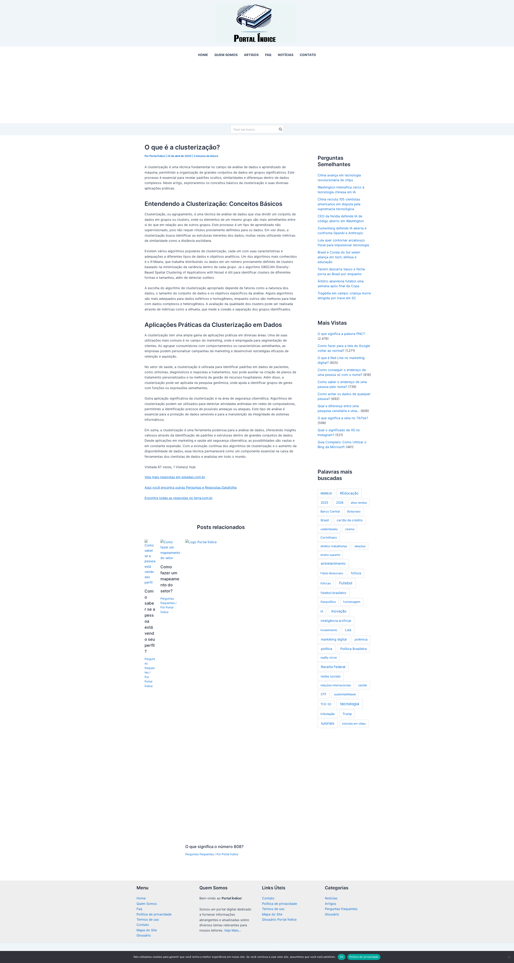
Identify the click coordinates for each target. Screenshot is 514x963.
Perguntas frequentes (199, 854)
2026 (339, 502)
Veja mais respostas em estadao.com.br (175, 477)
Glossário (144, 935)
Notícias (331, 898)
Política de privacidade (154, 914)
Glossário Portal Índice (279, 919)
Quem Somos (147, 904)
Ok (341, 956)
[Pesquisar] (280, 129)
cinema (349, 529)
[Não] (509, 957)
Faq (139, 909)
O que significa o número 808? (214, 846)
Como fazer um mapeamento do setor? (169, 578)
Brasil (325, 520)
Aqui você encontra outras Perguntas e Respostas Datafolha (191, 487)
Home (141, 898)
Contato (143, 925)
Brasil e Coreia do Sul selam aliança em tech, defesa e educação (339, 257)
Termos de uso (148, 919)
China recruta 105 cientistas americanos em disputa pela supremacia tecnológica (339, 204)
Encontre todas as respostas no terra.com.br (179, 498)
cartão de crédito (350, 520)
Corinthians (328, 537)
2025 (324, 502)
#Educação (349, 493)
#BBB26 (326, 493)
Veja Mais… (232, 930)
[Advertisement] (257, 93)
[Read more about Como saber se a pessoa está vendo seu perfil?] (150, 562)
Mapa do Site (147, 930)
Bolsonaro (354, 511)
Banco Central (330, 511)
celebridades (329, 529)
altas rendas (359, 502)
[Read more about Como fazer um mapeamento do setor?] (170, 550)
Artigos (330, 904)
